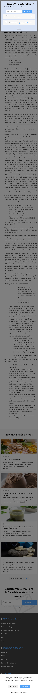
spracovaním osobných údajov (20, 16)
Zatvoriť (19, 29)
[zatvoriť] (33, 4)
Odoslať (27, 11)
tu (26, 692)
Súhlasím (25, 686)
